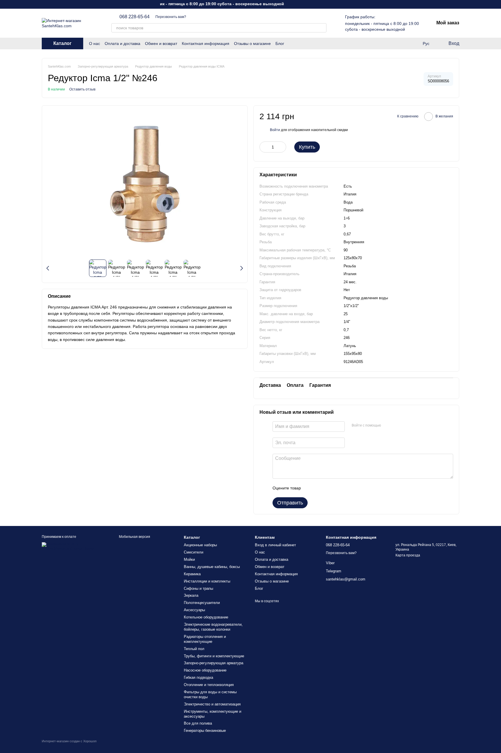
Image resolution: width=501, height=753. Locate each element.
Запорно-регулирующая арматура (213, 663)
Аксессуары (194, 610)
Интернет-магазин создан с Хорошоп (69, 741)
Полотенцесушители (202, 602)
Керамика (192, 574)
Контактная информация (205, 43)
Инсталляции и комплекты (207, 581)
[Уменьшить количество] (264, 147)
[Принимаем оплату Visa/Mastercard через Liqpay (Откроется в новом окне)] (73, 546)
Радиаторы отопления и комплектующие (205, 639)
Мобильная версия (134, 537)
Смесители (193, 552)
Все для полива (198, 723)
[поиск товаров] (321, 27)
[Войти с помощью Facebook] (387, 425)
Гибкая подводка (198, 677)
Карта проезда (407, 555)
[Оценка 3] (329, 488)
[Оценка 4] (338, 488)
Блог (279, 43)
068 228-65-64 (134, 16)
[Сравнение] (414, 43)
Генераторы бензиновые (205, 730)
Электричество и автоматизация (212, 704)
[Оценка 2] (319, 488)
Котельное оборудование (206, 617)
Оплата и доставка (122, 43)
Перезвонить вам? (170, 17)
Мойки (189, 559)
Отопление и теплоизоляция (209, 685)
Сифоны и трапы (198, 588)
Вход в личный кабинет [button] (275, 545)
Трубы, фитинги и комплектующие (214, 656)
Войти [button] (275, 130)
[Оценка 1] (310, 488)
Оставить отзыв (82, 89)
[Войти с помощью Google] (396, 425)
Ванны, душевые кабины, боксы (212, 567)
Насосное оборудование (205, 670)
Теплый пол (194, 649)
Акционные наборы (200, 545)
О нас (94, 43)
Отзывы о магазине (252, 43)
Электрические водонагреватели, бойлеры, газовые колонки (213, 627)
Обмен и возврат (161, 43)
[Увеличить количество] (282, 147)
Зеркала (191, 595)
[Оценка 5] (347, 488)
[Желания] (402, 43)
